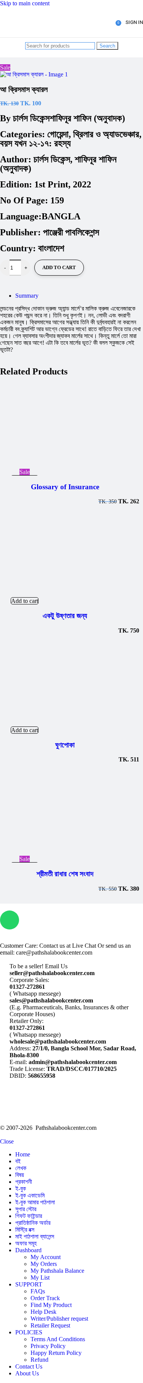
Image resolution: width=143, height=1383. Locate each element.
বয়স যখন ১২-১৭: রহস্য (35, 143)
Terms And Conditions (58, 1339)
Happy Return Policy (56, 1353)
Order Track (45, 1298)
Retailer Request (50, 1325)
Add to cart (59, 267)
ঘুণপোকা (65, 745)
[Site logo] (29, 39)
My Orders (44, 1264)
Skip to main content (25, 3)
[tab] (27, 295)
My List (40, 1277)
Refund (39, 1359)
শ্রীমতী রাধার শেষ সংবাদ (65, 874)
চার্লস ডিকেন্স (31, 118)
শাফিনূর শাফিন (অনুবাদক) (87, 118)
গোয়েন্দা (58, 134)
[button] (25, 600)
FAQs (38, 1291)
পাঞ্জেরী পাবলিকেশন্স (71, 232)
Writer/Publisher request (59, 1318)
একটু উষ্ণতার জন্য (65, 616)
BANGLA (61, 216)
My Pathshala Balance (57, 1270)
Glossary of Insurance (65, 487)
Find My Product (51, 1305)
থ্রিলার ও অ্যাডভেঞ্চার (106, 134)
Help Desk (43, 1311)
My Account (46, 1257)
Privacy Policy (48, 1346)
